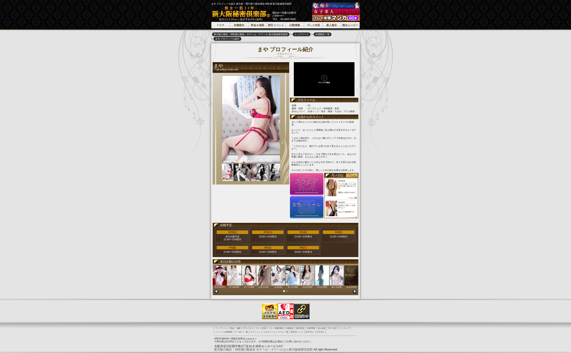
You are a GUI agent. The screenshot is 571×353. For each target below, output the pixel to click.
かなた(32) (263, 287)
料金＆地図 (257, 25)
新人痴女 (331, 25)
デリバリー (248, 328)
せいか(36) (293, 287)
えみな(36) (307, 287)
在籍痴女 (239, 25)
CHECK (351, 198)
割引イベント (276, 25)
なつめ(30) (234, 287)
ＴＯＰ (221, 25)
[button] (284, 291)
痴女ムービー (350, 25)
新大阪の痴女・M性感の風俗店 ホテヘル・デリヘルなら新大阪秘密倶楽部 (263, 349)
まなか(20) (351, 287)
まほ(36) (278, 287)
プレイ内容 (313, 25)
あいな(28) (337, 287)
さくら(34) (249, 287)
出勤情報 (294, 25)
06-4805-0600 (288, 19)
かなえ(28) (322, 287)
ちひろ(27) (220, 287)
